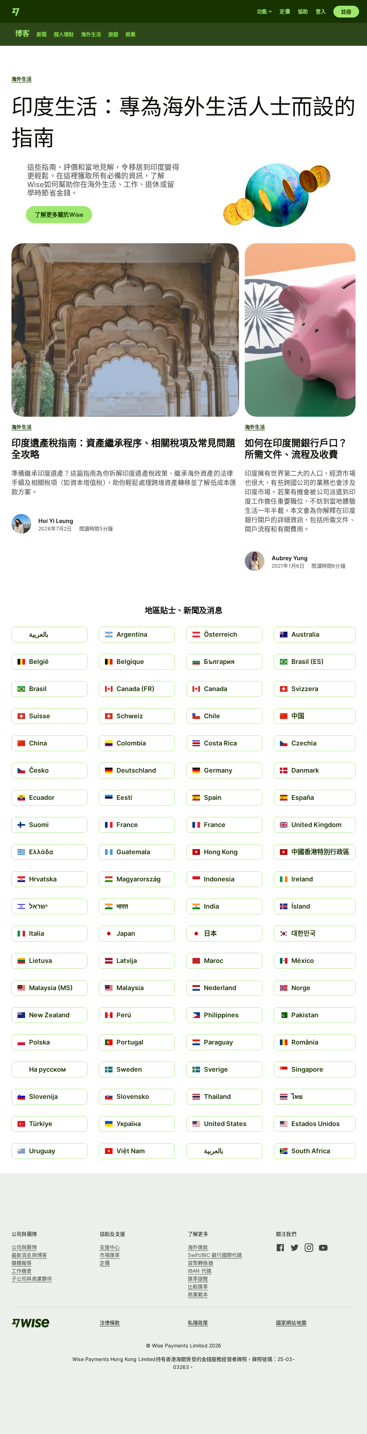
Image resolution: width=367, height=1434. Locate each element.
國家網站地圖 (291, 1323)
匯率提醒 (198, 1279)
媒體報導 (21, 1263)
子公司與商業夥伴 (31, 1279)
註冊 (346, 12)
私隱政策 (198, 1323)
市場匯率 (110, 1255)
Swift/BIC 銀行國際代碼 (215, 1255)
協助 (303, 11)
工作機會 (21, 1271)
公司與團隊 (24, 1247)
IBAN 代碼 (199, 1271)
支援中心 (110, 1247)
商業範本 (198, 1294)
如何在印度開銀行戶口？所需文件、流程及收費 (296, 448)
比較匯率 (198, 1286)
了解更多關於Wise (59, 214)
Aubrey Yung (290, 558)
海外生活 (21, 79)
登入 (321, 11)
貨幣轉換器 (200, 1263)
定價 (285, 11)
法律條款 (110, 1323)
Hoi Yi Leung (55, 520)
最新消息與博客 (29, 1255)
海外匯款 (198, 1247)
